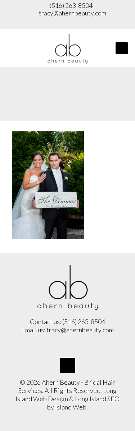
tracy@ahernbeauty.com (72, 13)
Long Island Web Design (66, 395)
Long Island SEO (97, 399)
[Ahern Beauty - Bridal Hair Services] (67, 48)
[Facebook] (54, 23)
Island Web (70, 407)
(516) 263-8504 (71, 5)
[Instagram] (68, 23)
